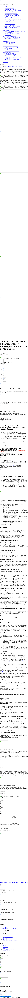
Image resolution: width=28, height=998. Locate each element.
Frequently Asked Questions (10, 940)
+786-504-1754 (4, 927)
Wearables (5, 62)
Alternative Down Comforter (12, 37)
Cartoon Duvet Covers (11, 13)
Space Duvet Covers (10, 25)
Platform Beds (6, 30)
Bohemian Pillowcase (10, 54)
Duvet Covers (6, 6)
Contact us (5, 947)
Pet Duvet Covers (9, 21)
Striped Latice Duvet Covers (12, 26)
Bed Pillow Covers (10, 53)
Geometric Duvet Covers (11, 18)
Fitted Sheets (8, 48)
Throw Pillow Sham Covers (12, 59)
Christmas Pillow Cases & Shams (13, 56)
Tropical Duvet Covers (11, 27)
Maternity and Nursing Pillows (13, 57)
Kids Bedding (8, 44)
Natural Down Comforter (11, 38)
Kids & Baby (6, 41)
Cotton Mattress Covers (11, 47)
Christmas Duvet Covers (11, 14)
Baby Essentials (9, 43)
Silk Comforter (9, 40)
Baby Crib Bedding (10, 42)
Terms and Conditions (8, 949)
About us (5, 945)
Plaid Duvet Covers (10, 22)
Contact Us (5, 671)
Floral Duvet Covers (10, 16)
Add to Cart (3, 363)
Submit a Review (4, 824)
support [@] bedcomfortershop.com (9, 928)
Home (1, 66)
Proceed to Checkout (5, 996)
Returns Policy (6, 939)
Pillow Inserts (8, 58)
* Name (14, 816)
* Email (14, 817)
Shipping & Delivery (8, 937)
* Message (14, 823)
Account (5, 938)
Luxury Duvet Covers (10, 20)
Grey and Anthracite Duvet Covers (14, 19)
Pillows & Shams (7, 52)
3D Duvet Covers (9, 8)
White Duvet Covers (10, 29)
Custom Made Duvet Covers (12, 15)
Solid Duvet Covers (10, 24)
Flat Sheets (8, 49)
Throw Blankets (7, 60)
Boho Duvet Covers (10, 11)
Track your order (7, 935)
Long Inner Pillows (10, 465)
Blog (4, 948)
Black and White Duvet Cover (13, 10)
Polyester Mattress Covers (12, 51)
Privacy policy (6, 950)
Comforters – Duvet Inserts (10, 36)
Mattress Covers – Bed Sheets (10, 46)
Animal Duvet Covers (10, 9)
